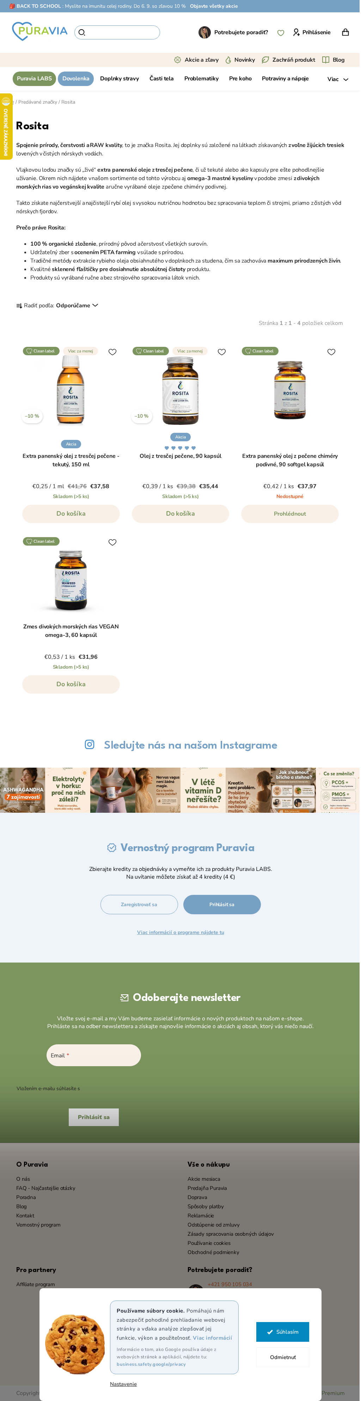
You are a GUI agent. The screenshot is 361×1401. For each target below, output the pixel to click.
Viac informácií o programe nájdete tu (178, 931)
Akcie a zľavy (199, 60)
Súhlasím (285, 1331)
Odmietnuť (280, 1357)
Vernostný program (36, 1224)
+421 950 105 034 (227, 1283)
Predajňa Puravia (205, 1187)
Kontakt (23, 1214)
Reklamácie (198, 1214)
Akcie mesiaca (201, 1178)
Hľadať (169, 32)
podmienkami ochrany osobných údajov (124, 1088)
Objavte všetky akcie (211, 6)
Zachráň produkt (291, 60)
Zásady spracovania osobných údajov (228, 1233)
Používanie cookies (206, 1242)
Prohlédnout (287, 514)
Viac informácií (210, 1337)
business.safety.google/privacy (148, 1364)
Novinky (242, 60)
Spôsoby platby (203, 1205)
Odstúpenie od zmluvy (211, 1224)
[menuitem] (32, 79)
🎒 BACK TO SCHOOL (33, 6)
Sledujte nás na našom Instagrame (188, 745)
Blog (336, 60)
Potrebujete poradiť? (238, 32)
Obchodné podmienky (211, 1251)
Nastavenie (121, 1384)
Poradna (23, 1196)
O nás (20, 1178)
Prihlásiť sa (219, 904)
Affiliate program (33, 1283)
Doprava (195, 1196)
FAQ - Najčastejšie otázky (43, 1187)
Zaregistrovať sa (137, 904)
